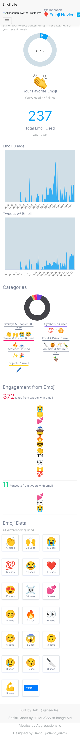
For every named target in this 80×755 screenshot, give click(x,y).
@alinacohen (53, 10)
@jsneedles (49, 710)
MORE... (31, 688)
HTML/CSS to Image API (53, 718)
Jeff (35, 710)
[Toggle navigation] (7, 20)
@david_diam (55, 733)
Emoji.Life (10, 4)
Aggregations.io (48, 725)
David (37, 733)
